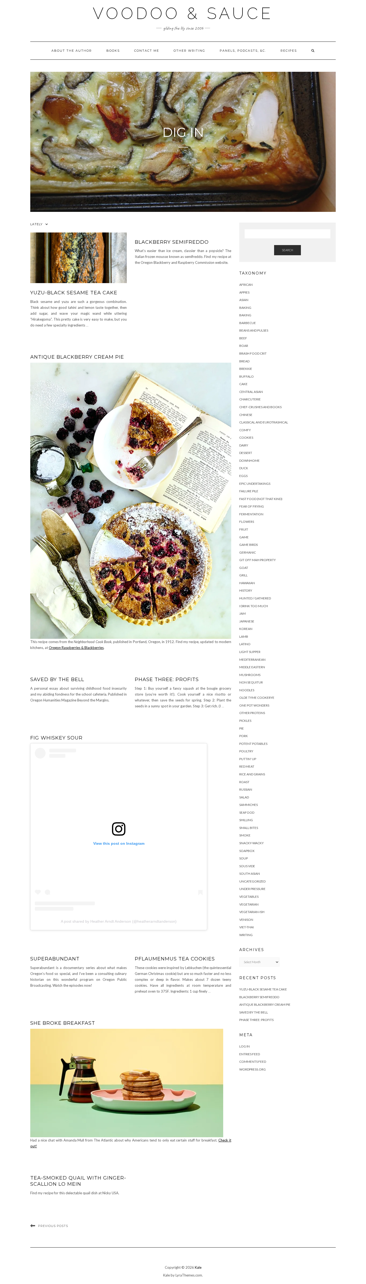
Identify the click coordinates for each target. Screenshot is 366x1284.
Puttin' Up (247, 759)
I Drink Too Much (253, 606)
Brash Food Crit (253, 353)
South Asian (249, 874)
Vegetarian (249, 904)
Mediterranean (252, 660)
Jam (242, 613)
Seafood (246, 812)
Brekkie (245, 369)
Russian (245, 789)
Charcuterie (250, 399)
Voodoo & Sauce (183, 13)
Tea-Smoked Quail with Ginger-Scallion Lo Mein (78, 1181)
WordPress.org (252, 1069)
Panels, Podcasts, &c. (243, 50)
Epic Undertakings (254, 484)
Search (287, 250)
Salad (244, 797)
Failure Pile (248, 491)
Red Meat (246, 766)
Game (244, 537)
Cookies (246, 437)
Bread (244, 361)
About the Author (71, 50)
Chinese (245, 415)
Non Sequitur (251, 682)
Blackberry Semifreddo (172, 242)
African (246, 285)
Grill (243, 575)
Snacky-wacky (251, 843)
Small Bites (248, 828)
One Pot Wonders (254, 705)
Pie (241, 728)
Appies (244, 292)
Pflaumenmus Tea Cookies (175, 959)
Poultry (246, 751)
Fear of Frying (251, 506)
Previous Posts (53, 1226)
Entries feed (249, 1054)
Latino (245, 644)
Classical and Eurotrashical (263, 422)
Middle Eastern (252, 667)
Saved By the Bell (57, 679)
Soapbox (247, 851)
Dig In (183, 132)
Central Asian (251, 392)
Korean (245, 629)
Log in (244, 1046)
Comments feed (252, 1062)
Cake (243, 384)
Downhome (249, 461)
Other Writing (189, 50)
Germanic (247, 552)
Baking (245, 308)
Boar (243, 346)
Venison (246, 920)
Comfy (245, 430)
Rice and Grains (252, 774)
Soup (243, 858)
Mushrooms (249, 675)
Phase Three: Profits (167, 679)
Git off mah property (257, 560)
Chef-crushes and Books (260, 407)
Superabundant (55, 959)
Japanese (246, 621)
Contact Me (146, 50)
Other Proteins (252, 713)
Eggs (243, 476)
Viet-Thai (246, 927)
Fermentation (251, 514)
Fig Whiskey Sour (56, 738)
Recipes (289, 50)
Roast (244, 782)
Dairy (243, 445)
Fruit (243, 529)
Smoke (245, 835)
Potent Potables (253, 744)
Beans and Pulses (253, 330)
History (245, 590)
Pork (243, 736)
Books (113, 50)
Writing (246, 935)
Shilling (246, 820)
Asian (243, 300)
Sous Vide (247, 866)
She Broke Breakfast (62, 1023)
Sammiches (248, 805)
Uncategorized (252, 881)
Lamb (243, 637)
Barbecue (247, 323)
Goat (243, 568)
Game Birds (248, 545)
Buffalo (246, 376)
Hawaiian (247, 583)
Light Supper (249, 652)
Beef (243, 338)
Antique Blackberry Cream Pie (77, 357)
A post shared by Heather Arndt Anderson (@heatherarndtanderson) (119, 921)
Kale (198, 1267)
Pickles (245, 721)
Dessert (245, 453)
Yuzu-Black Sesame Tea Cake (73, 293)
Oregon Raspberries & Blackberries (76, 647)
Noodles (246, 690)
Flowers (246, 522)
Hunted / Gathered (255, 598)
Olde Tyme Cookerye (256, 698)
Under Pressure (252, 889)
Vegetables (249, 897)
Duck (243, 468)
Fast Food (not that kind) (260, 499)
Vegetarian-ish (251, 912)
